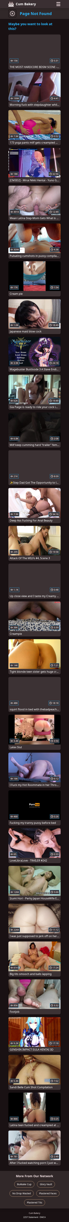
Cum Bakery (26, 4)
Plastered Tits (34, 1202)
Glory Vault (46, 1184)
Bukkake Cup (24, 1184)
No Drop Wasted (21, 1193)
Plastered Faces (48, 1193)
